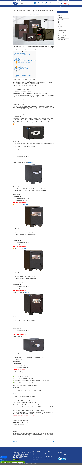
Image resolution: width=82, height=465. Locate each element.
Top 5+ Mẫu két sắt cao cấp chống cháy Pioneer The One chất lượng (24, 60)
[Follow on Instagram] (66, 0)
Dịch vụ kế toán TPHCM (56, 463)
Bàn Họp (31, 6)
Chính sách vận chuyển (48, 454)
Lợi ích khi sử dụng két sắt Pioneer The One (21, 68)
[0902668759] (1, 457)
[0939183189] (1, 460)
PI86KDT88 (30, 162)
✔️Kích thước (17, 70)
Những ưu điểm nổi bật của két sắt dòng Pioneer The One (23, 54)
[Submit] (35, 3)
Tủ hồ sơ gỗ (61, 19)
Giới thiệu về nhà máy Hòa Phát (37, 451)
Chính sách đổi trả (48, 458)
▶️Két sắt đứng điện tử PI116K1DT (21, 66)
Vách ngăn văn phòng (63, 35)
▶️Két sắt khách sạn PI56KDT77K (21, 67)
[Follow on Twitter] (67, 0)
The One (37, 14)
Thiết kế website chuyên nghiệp (42, 463)
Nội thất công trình (62, 32)
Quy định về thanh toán (48, 453)
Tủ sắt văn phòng (62, 21)
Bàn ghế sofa (61, 24)
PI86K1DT (25, 204)
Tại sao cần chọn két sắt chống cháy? (20, 53)
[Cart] (61, 3)
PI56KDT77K (25, 336)
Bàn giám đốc (61, 15)
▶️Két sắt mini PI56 (18, 61)
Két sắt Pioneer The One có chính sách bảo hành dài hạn (23, 74)
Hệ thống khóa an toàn (19, 58)
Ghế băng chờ (61, 26)
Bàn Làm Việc (22, 6)
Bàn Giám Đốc (27, 6)
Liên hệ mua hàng (35, 459)
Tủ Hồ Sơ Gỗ (36, 6)
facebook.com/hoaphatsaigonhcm (22, 426)
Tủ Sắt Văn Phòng (42, 6)
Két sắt (14, 95)
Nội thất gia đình (62, 37)
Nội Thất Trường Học (52, 6)
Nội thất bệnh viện (62, 39)
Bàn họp (60, 17)
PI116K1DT (26, 292)
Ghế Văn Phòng (16, 6)
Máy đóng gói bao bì (50, 463)
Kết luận (15, 76)
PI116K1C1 (24, 248)
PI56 (21, 124)
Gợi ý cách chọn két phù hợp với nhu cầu (20, 69)
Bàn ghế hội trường (62, 30)
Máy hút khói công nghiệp (64, 463)
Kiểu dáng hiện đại (18, 59)
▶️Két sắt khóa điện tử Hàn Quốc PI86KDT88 (22, 62)
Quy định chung (47, 451)
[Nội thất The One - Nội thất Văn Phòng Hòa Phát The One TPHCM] (16, 3)
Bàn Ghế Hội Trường (60, 6)
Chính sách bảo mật (48, 459)
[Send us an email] (68, 0)
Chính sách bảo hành (48, 456)
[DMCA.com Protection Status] (16, 459)
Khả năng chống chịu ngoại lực (20, 55)
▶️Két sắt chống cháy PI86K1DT (20, 63)
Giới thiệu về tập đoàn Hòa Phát (37, 457)
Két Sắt (47, 6)
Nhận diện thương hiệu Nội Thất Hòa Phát (38, 454)
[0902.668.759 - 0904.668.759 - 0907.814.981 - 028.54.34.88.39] (1, 462)
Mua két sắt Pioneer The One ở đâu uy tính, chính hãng (22, 75)
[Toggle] (68, 12)
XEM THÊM (66, 6)
